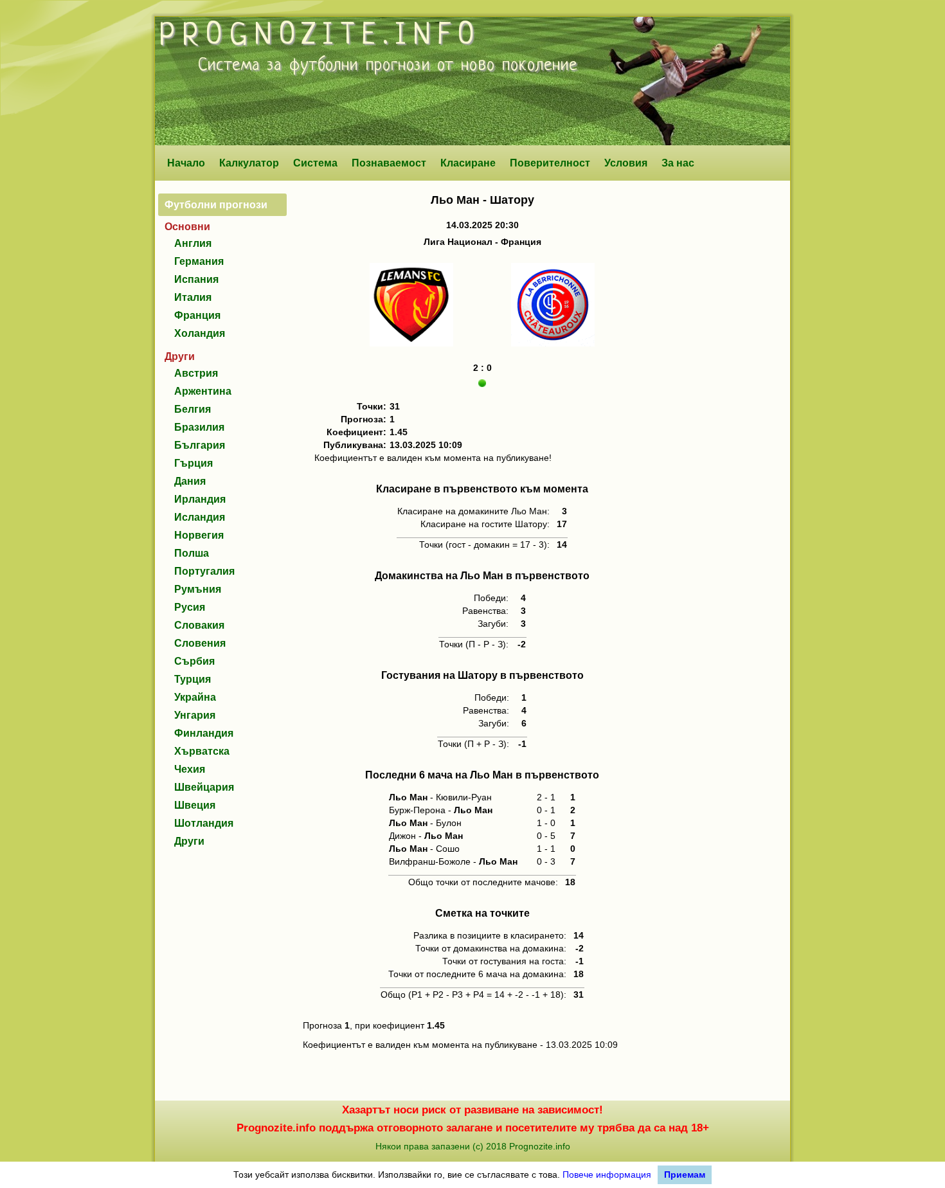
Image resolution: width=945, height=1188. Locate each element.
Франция (197, 315)
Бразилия (199, 427)
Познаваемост (389, 162)
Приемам (684, 1174)
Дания (190, 481)
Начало (186, 162)
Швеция (194, 805)
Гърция (193, 463)
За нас (678, 162)
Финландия (203, 733)
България (199, 445)
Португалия (204, 571)
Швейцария (204, 787)
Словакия (199, 625)
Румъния (197, 589)
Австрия (196, 373)
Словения (200, 643)
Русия (189, 607)
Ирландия (200, 499)
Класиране (468, 162)
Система (315, 162)
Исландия (199, 517)
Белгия (192, 409)
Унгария (194, 715)
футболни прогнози (359, 65)
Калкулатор (249, 162)
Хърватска (202, 751)
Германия (199, 261)
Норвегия (199, 535)
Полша (191, 553)
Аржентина (202, 391)
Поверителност (550, 162)
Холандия (199, 333)
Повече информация (606, 1174)
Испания (196, 279)
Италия (193, 297)
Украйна (195, 697)
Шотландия (203, 823)
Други (189, 841)
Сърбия (194, 661)
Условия (625, 162)
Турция (192, 679)
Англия (193, 243)
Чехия (189, 769)
